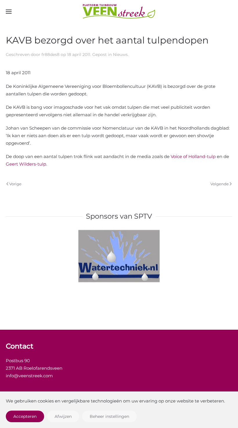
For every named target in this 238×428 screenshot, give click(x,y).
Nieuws (120, 54)
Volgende (219, 184)
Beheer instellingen (109, 416)
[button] (9, 11)
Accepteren (25, 416)
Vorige (15, 184)
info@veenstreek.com (29, 375)
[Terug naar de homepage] (119, 11)
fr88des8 (50, 54)
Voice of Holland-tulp (193, 156)
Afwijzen (63, 416)
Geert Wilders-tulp (26, 164)
